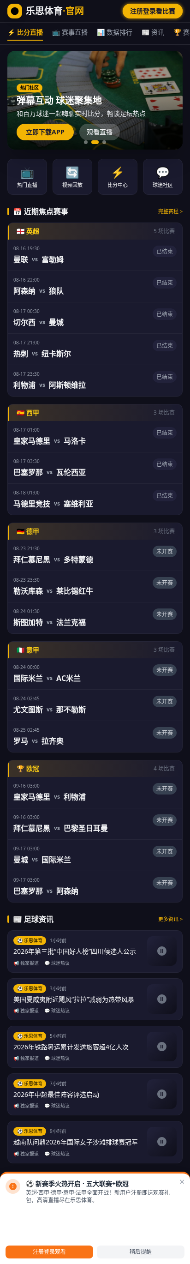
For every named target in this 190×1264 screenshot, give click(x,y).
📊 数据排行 (114, 32)
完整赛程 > (170, 211)
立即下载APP (45, 131)
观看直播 (100, 131)
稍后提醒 (141, 1252)
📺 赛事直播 (70, 32)
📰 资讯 (153, 32)
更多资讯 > (170, 918)
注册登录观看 (49, 1252)
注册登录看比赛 (153, 10)
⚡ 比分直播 (25, 32)
